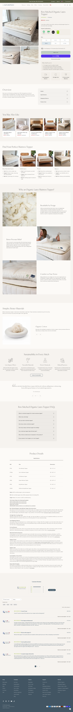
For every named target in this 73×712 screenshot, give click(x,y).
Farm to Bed (16, 688)
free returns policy (21, 524)
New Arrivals (30, 684)
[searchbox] (7, 599)
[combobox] (17, 599)
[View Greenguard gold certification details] (58, 32)
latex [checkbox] (11, 604)
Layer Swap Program (47, 694)
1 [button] (35, 666)
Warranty (44, 696)
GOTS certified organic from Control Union (18, 501)
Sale (50, 5)
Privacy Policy (5, 706)
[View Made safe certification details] (53, 32)
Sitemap (30, 694)
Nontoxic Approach (18, 692)
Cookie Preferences (6, 707)
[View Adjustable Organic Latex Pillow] (9, 124)
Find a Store (68, 1)
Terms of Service (11, 706)
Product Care (45, 690)
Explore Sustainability (36, 375)
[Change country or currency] (62, 1)
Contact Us (45, 682)
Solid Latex (23, 169)
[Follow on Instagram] (6, 701)
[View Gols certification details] (48, 32)
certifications (57, 536)
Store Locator (31, 692)
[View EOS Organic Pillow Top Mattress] (22, 124)
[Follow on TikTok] (14, 701)
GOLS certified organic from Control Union (18, 503)
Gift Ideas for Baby (32, 688)
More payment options (55, 59)
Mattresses (24, 5)
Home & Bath (45, 5)
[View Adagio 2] (50, 124)
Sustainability (16, 684)
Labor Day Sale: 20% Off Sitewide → (36, 1)
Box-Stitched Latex (8, 169)
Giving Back (16, 690)
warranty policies (51, 530)
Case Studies (16, 694)
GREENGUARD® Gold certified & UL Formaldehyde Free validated (22, 505)
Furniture (40, 5)
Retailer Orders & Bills (62, 686)
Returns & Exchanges (47, 692)
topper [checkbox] (8, 604)
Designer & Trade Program (63, 688)
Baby (32, 5)
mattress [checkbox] (15, 604)
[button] (37, 587)
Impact (53, 1)
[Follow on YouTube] (11, 701)
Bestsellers (30, 682)
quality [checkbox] (4, 604)
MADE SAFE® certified (14, 504)
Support (58, 1)
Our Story (16, 682)
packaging (32, 568)
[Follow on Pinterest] (8, 701)
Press (59, 692)
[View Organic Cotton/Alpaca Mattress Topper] (64, 124)
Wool (38, 169)
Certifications (16, 686)
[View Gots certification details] (44, 32)
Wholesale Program (61, 684)
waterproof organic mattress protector (51, 512)
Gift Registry (30, 690)
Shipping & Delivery (46, 686)
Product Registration (47, 688)
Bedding (28, 5)
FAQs (44, 684)
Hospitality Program (62, 690)
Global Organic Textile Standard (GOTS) (43, 542)
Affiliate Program (61, 682)
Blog (15, 696)
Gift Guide (30, 686)
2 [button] (37, 666)
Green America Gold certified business (24, 559)
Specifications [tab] (36, 458)
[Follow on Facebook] (3, 701)
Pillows (35, 5)
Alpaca (56, 169)
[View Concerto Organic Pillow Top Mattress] (36, 124)
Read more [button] (37, 625)
